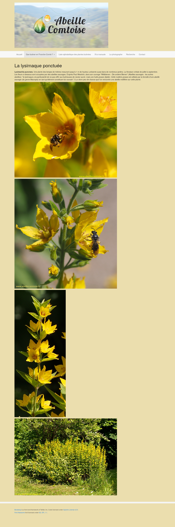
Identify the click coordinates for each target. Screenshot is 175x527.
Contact (142, 54)
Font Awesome (19, 512)
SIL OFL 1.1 (43, 512)
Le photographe (115, 54)
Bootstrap (17, 510)
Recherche (130, 54)
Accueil (19, 54)
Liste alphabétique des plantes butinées (75, 54)
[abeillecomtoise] (61, 25)
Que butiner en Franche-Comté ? (40, 54)
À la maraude (100, 54)
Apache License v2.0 (70, 510)
